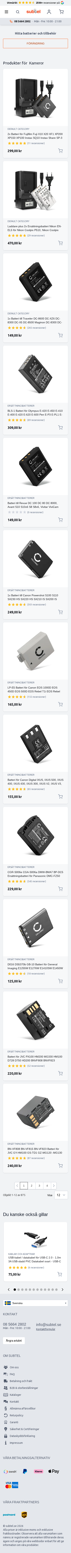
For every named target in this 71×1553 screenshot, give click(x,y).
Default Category (18, 129)
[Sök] (18, 12)
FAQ (12, 1374)
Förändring (35, 43)
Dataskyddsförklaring (22, 1435)
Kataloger (15, 1394)
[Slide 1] (15, 1289)
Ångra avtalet (14, 1340)
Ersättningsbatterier (21, 406)
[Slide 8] (41, 1289)
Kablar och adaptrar (21, 1254)
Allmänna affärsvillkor (23, 1408)
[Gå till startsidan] (33, 11)
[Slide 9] (45, 1289)
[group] (17, 143)
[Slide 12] (56, 1289)
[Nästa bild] (62, 1289)
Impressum (16, 1442)
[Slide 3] (22, 1289)
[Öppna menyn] (7, 11)
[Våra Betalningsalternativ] (10, 1471)
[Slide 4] (26, 1289)
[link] (17, 1185)
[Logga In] (49, 12)
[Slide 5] (30, 1289)
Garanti (14, 1422)
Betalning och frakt (21, 1381)
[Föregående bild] (9, 1289)
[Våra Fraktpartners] (9, 1514)
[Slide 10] (49, 1289)
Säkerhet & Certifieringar (24, 1429)
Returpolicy (16, 1415)
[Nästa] (54, 1185)
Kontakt (14, 1401)
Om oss (14, 1367)
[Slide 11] (53, 1289)
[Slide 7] (37, 1289)
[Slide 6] (34, 1289)
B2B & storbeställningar (24, 1387)
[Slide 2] (18, 1289)
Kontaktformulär (45, 1329)
